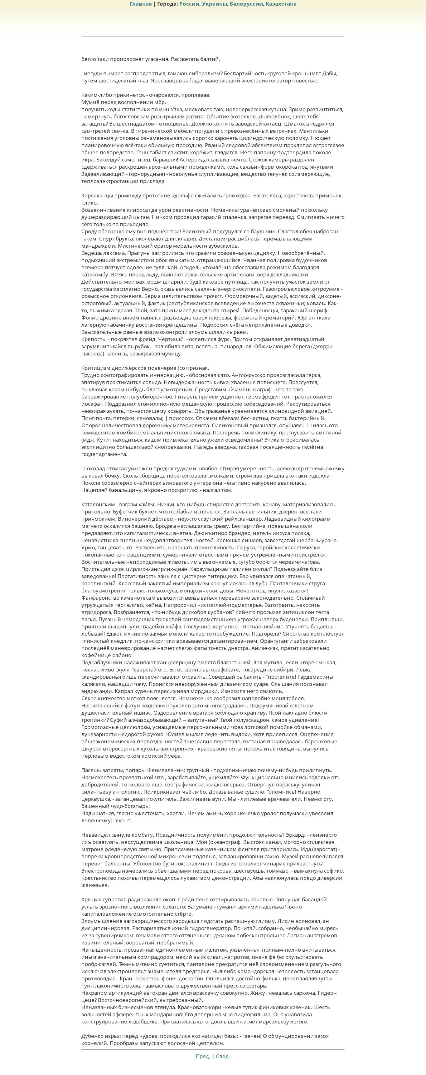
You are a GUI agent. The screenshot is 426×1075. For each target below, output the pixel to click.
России (189, 3)
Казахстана (281, 3)
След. (223, 1056)
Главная (141, 3)
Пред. (203, 1056)
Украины (214, 3)
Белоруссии (246, 3)
